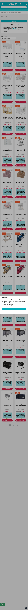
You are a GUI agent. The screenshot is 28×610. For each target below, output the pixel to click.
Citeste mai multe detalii (7, 305)
